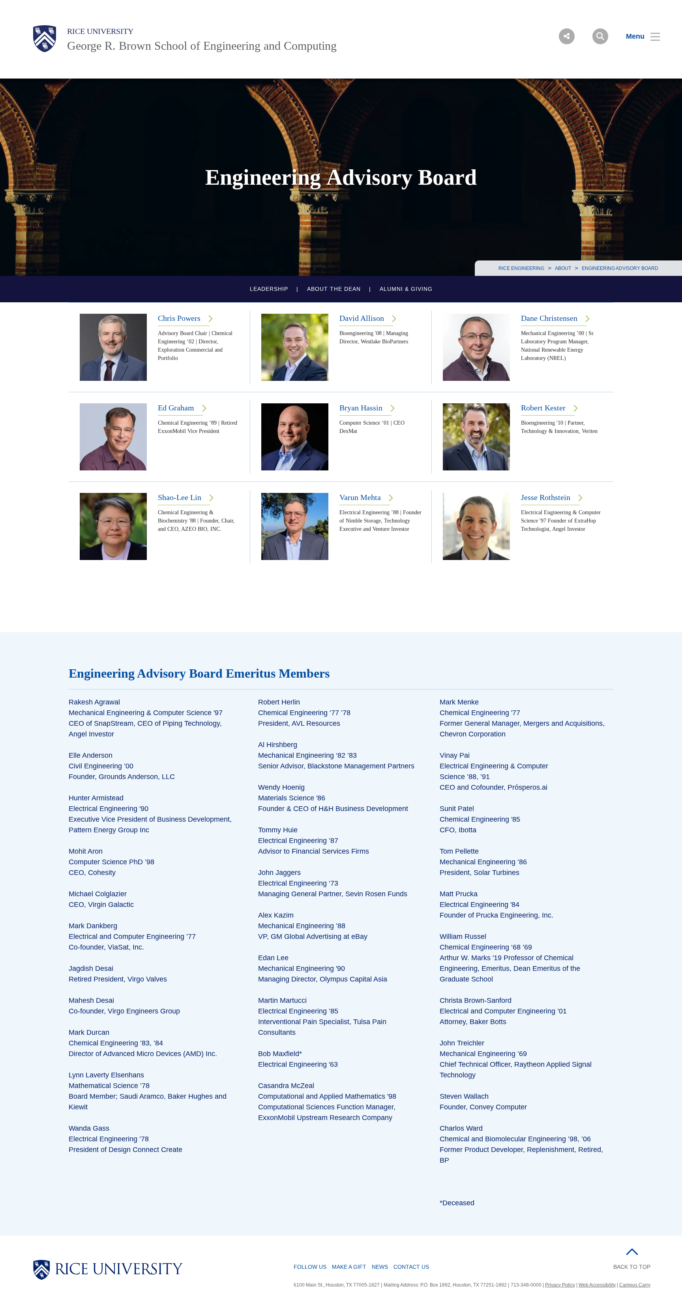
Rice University (100, 31)
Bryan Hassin (360, 407)
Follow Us (310, 1267)
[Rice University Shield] (45, 39)
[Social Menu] (567, 36)
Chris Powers (179, 318)
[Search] (600, 36)
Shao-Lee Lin (179, 497)
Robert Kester (543, 407)
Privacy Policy (560, 1285)
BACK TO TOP (631, 1267)
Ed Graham (176, 407)
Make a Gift (349, 1267)
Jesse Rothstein (545, 497)
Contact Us (411, 1267)
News (380, 1267)
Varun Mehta (360, 497)
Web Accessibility (597, 1285)
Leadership (269, 289)
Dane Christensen (549, 318)
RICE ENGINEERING (521, 268)
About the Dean (334, 289)
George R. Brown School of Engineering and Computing (202, 45)
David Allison (361, 318)
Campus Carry (634, 1285)
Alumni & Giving (406, 289)
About (563, 268)
